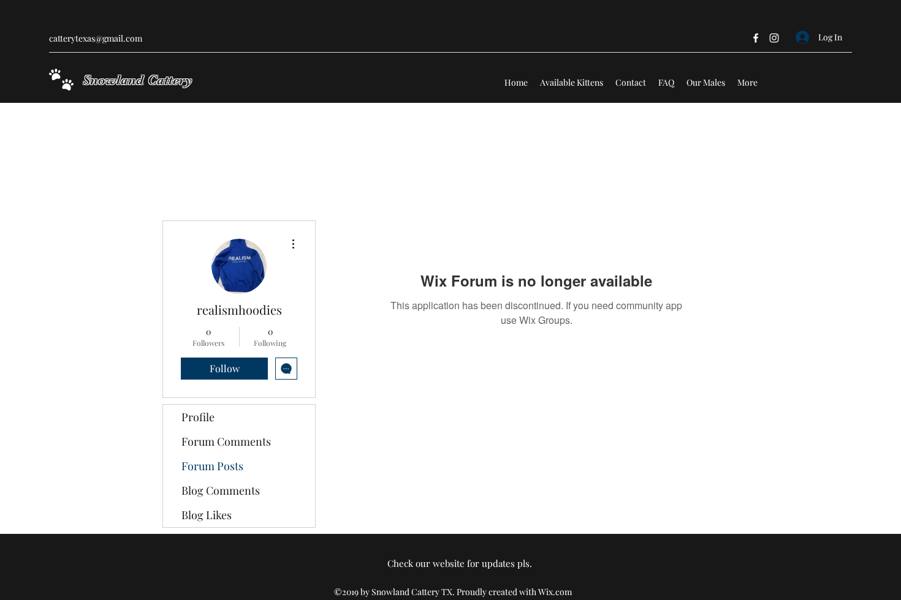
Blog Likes (206, 515)
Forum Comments (226, 441)
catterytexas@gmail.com (95, 38)
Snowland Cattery (137, 80)
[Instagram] (774, 38)
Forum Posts (212, 466)
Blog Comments (220, 490)
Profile (198, 417)
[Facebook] (756, 38)
